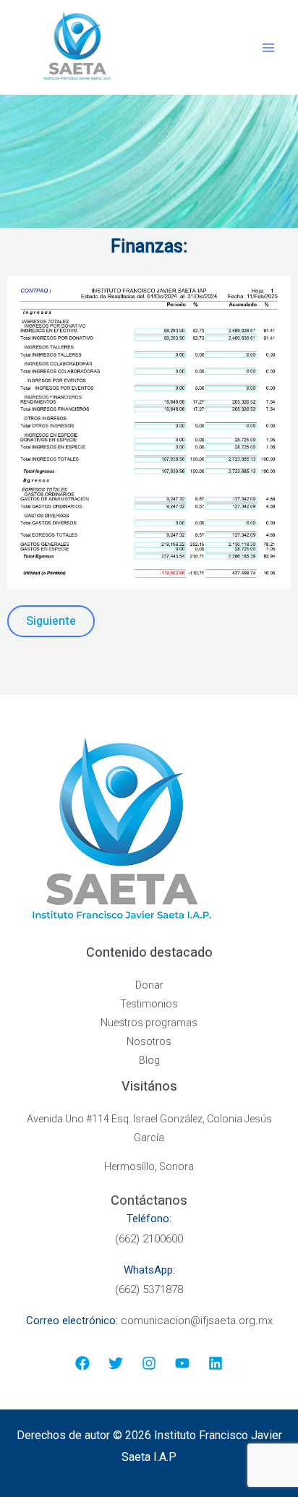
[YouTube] (182, 1363)
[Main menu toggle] (268, 47)
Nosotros (149, 1041)
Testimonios (149, 1004)
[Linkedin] (215, 1363)
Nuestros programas (149, 1022)
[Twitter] (115, 1363)
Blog (149, 1060)
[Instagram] (149, 1363)
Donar (149, 985)
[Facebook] (82, 1363)
